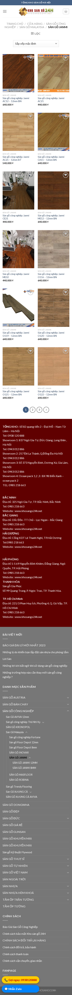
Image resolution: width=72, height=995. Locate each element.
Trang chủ (14, 23)
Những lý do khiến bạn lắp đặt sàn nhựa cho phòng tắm (36, 652)
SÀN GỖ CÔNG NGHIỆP (18, 711)
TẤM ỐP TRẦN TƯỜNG (18, 899)
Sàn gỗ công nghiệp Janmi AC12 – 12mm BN (16, 100)
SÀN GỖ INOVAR (19, 752)
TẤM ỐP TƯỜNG (14, 906)
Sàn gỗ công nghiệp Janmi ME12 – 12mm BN (51, 217)
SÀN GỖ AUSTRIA (14, 697)
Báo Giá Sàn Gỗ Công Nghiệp (20, 926)
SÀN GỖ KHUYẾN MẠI (17, 838)
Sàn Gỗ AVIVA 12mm (17, 716)
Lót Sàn (7, 658)
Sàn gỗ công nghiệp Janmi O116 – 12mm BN (51, 276)
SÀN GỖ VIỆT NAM (15, 872)
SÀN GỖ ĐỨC (11, 818)
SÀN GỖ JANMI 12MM (25, 762)
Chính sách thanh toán (15, 954)
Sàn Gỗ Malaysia (32, 27)
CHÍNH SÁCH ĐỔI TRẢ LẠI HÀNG (24, 940)
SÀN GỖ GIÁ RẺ (13, 825)
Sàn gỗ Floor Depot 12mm (23, 742)
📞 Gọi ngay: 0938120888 (20, 980)
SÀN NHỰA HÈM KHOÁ (18, 892)
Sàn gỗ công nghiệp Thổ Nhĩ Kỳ (23, 721)
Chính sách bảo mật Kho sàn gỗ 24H (24, 933)
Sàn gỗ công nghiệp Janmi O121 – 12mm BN (16, 393)
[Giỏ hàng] (66, 11)
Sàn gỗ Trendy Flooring (19, 786)
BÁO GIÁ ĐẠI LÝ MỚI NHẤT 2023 (24, 645)
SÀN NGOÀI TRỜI (14, 879)
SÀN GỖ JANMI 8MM (24, 767)
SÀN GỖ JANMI (18, 757)
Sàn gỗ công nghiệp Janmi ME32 (16, 276)
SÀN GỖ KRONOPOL (18, 727)
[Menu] (5, 11)
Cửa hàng (34, 23)
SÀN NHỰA (10, 886)
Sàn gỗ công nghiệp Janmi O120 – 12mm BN (51, 334)
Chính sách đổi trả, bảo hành (19, 947)
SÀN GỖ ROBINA (19, 779)
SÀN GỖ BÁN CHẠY (15, 704)
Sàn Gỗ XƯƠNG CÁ (17, 791)
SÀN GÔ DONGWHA (16, 804)
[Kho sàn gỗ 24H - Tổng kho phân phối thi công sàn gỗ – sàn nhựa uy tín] (36, 11)
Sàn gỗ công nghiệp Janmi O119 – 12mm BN (16, 334)
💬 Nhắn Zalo (13, 989)
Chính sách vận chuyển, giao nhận (22, 960)
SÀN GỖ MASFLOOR (21, 774)
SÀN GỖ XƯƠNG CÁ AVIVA (21, 796)
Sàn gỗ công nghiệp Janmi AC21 (51, 100)
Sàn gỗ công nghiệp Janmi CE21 (16, 217)
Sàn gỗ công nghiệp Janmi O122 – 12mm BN (51, 393)
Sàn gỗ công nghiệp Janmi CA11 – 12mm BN (51, 158)
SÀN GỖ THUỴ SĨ (13, 858)
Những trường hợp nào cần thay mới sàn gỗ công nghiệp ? (32, 675)
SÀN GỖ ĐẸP (11, 811)
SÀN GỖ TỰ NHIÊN (15, 865)
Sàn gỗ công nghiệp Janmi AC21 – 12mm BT (16, 158)
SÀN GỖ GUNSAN (14, 831)
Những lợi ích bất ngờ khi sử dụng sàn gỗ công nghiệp (35, 665)
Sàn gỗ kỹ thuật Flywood (17, 852)
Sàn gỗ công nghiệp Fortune (24, 737)
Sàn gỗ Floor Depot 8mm (23, 747)
